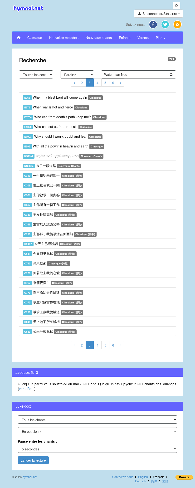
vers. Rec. (26, 388)
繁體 (165, 481)
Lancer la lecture (33, 460)
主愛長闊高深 (49, 214)
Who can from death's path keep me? (64, 116)
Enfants (124, 37)
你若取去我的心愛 (53, 272)
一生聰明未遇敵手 (53, 175)
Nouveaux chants (99, 37)
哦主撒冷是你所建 (53, 292)
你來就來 (46, 263)
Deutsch (140, 481)
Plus (159, 37)
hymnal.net (30, 477)
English (143, 477)
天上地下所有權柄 (53, 321)
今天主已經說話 (52, 243)
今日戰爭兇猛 (49, 253)
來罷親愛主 (48, 282)
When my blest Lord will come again (62, 97)
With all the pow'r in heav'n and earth (63, 146)
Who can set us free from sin (58, 126)
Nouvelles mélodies (63, 37)
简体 (154, 481)
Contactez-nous (122, 477)
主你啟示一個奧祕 (53, 194)
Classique (34, 37)
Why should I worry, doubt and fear (62, 136)
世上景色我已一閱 (53, 185)
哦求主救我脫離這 (53, 311)
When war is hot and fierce (55, 107)
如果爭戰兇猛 (49, 331)
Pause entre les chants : (37, 441)
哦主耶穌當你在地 (53, 302)
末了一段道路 (52, 165)
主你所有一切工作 (53, 204)
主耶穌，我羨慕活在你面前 (59, 233)
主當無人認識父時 (53, 224)
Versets (143, 37)
